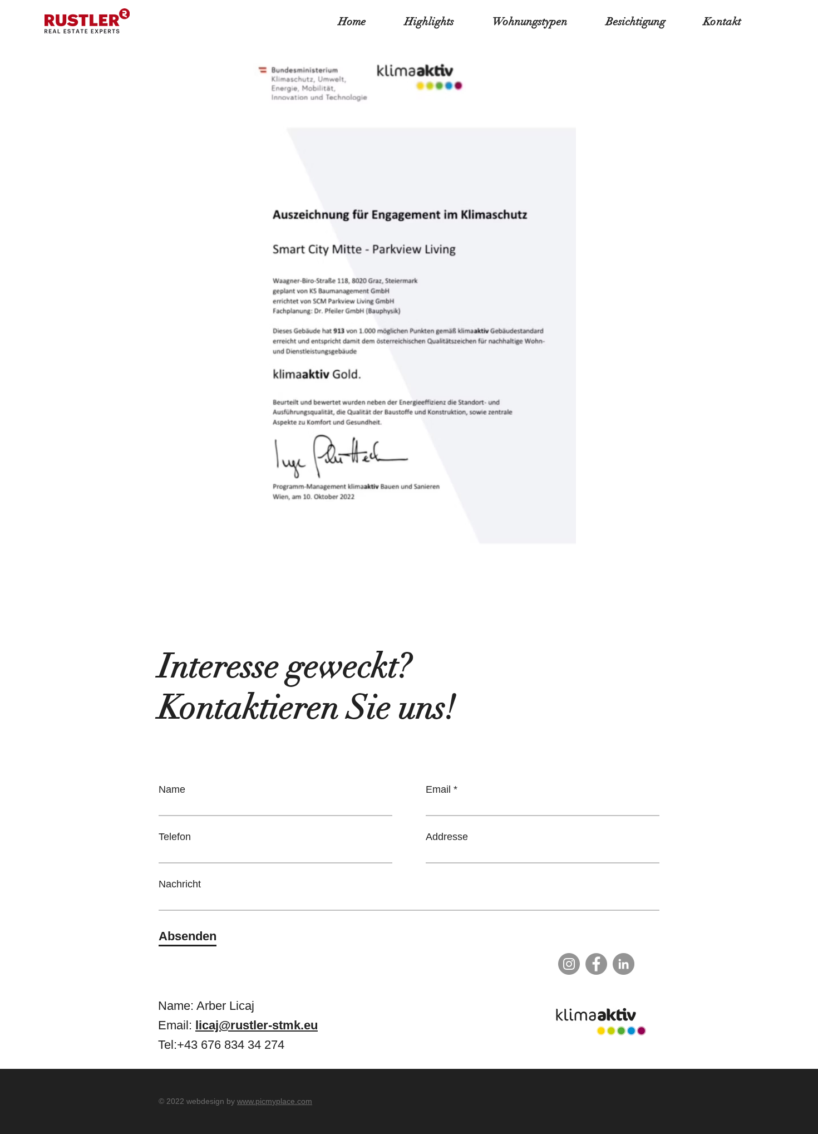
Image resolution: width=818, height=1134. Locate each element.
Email (438, 789)
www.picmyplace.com (274, 1101)
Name (172, 789)
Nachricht (180, 884)
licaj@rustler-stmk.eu (256, 1025)
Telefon (175, 837)
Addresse (447, 837)
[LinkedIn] (623, 964)
